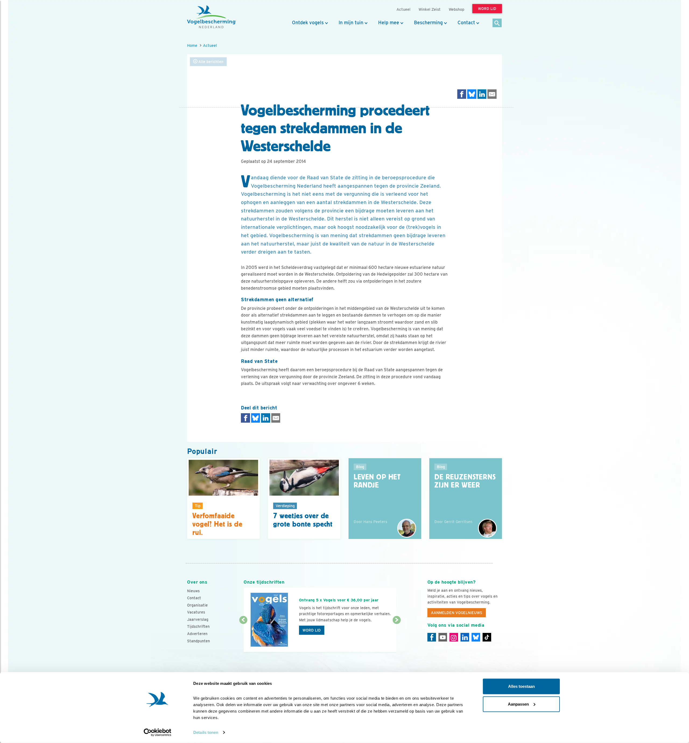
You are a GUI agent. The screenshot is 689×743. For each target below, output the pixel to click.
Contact (466, 22)
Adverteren (197, 634)
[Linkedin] (464, 637)
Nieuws (193, 591)
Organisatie (197, 605)
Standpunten (198, 641)
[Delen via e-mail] (492, 94)
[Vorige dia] (243, 636)
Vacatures (196, 612)
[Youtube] (442, 637)
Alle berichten (210, 61)
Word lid (312, 630)
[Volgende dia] (396, 636)
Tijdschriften (198, 626)
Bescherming (428, 22)
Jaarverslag (197, 619)
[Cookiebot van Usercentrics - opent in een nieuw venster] (157, 732)
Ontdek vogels (308, 22)
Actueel (210, 45)
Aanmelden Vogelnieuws (456, 613)
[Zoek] (497, 23)
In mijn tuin (351, 22)
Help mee (388, 22)
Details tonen (205, 732)
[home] (211, 17)
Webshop (456, 9)
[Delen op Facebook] (461, 94)
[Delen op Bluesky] (471, 94)
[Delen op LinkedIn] (482, 94)
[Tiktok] (487, 637)
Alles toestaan (521, 686)
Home (192, 45)
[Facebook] (431, 637)
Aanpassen (518, 704)
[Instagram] (453, 637)
